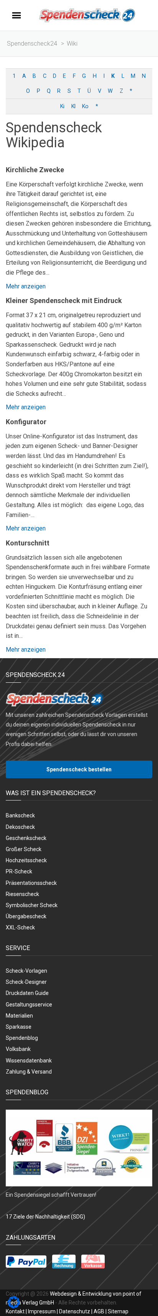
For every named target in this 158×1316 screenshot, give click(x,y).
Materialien (19, 1016)
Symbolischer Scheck (32, 905)
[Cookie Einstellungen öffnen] (14, 1306)
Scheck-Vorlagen (26, 971)
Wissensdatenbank (29, 1060)
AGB (99, 1311)
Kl (73, 106)
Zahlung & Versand (29, 1072)
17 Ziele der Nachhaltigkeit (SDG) (45, 1217)
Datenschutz (74, 1311)
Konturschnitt (27, 543)
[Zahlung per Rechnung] (64, 1261)
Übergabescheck (26, 916)
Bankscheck (20, 815)
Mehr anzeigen (26, 286)
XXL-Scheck (20, 927)
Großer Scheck (23, 849)
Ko (85, 106)
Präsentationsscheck (31, 883)
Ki (62, 106)
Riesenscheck (22, 894)
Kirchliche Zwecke (35, 170)
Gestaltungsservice (29, 1004)
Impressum (42, 1311)
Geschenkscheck (26, 838)
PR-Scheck (19, 871)
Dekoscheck (20, 827)
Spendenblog (22, 1038)
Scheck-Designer (26, 982)
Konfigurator (26, 422)
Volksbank (18, 1049)
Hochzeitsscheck (26, 860)
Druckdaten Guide (27, 993)
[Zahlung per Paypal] (26, 1261)
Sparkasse (18, 1027)
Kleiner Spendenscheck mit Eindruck (64, 300)
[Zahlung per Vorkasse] (93, 1261)
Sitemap (118, 1311)
